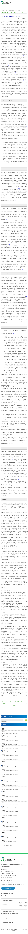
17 (23, 269)
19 (26, 296)
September (10, 733)
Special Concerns (5, 895)
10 (19, 138)
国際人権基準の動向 (8, 9)
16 (22, 258)
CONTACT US (8, 888)
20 (13, 333)
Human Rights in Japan (7, 893)
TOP (2, 9)
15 (10, 244)
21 (18, 411)
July (14, 733)
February (9, 845)
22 (12, 457)
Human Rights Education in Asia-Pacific (23, 907)
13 (6, 219)
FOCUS (15, 9)
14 (5, 228)
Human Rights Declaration (7, 911)
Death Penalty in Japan (21, 701)
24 (18, 479)
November (4, 845)
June (14, 736)
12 (15, 200)
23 (12, 459)
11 (19, 188)
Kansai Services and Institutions (9, 913)
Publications (4, 904)
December (4, 733)
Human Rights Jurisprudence (8, 918)
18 (11, 292)
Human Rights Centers (7, 922)
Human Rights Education (7, 900)
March (3, 729)
